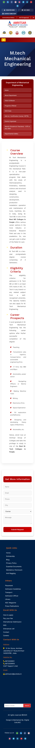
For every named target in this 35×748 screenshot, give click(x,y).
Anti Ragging (11, 573)
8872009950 (10, 664)
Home (6, 90)
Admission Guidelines (13, 589)
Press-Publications (12, 606)
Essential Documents (13, 566)
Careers (6, 635)
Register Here (10, 10)
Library (7, 599)
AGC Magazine (10, 603)
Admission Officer (11, 596)
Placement (9, 586)
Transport (8, 592)
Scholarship (10, 556)
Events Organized (10, 121)
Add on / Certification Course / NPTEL (17, 116)
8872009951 (9, 661)
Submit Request (17, 530)
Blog (7, 560)
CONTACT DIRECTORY (10, 13)
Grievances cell (8, 629)
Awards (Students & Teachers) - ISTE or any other (17, 127)
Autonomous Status (8, 17)
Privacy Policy (11, 563)
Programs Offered (10, 106)
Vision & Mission (10, 100)
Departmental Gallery (11, 134)
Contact (6, 632)
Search (27, 705)
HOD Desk (8, 111)
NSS (4, 625)
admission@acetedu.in (13, 674)
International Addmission (12, 622)
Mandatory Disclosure (14, 570)
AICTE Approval (24, 17)
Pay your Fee (8, 618)
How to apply (8, 615)
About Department (11, 95)
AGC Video (27, 10)
